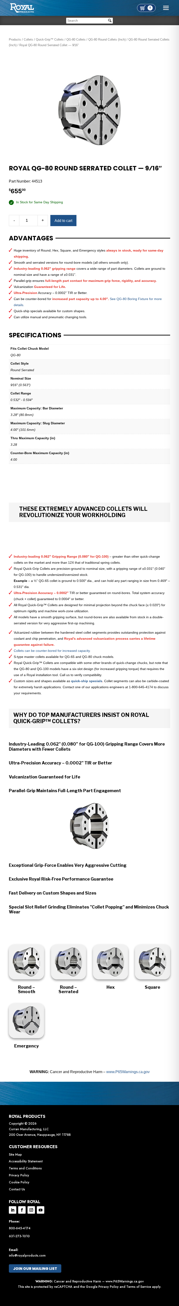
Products (15, 39)
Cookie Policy (19, 1182)
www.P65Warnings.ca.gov (128, 1072)
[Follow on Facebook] (22, 1210)
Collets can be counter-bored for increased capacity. (52, 651)
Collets (28, 39)
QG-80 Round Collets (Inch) (107, 39)
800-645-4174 (20, 1228)
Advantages (31, 238)
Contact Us (17, 1189)
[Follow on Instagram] (31, 1210)
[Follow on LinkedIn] (12, 1210)
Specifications (35, 335)
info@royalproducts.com (27, 1255)
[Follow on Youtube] (40, 1210)
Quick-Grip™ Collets (50, 39)
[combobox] (89, 21)
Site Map (15, 1154)
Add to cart (63, 221)
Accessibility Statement (26, 1161)
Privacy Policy (19, 1175)
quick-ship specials (86, 681)
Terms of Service (138, 1286)
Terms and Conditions (25, 1168)
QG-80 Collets (76, 39)
